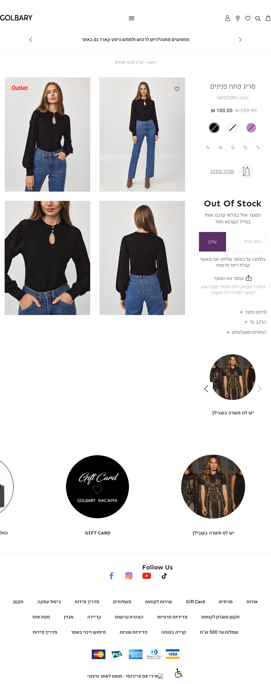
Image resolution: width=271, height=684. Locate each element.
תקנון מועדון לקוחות (220, 617)
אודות (252, 601)
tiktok (165, 574)
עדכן (212, 241)
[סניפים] (238, 19)
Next (31, 40)
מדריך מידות (87, 601)
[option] (251, 127)
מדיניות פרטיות (172, 617)
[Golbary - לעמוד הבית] (16, 19)
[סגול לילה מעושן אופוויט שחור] (232, 127)
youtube (146, 574)
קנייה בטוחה (173, 632)
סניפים (226, 601)
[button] (268, 19)
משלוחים (122, 601)
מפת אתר (41, 617)
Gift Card (195, 601)
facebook (111, 574)
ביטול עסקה (49, 601)
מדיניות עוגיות (133, 632)
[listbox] (233, 127)
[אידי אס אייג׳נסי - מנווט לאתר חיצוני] (125, 676)
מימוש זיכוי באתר (88, 632)
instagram (129, 574)
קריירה (94, 617)
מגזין (68, 617)
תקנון (18, 601)
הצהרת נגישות (129, 617)
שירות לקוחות (158, 601)
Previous (240, 40)
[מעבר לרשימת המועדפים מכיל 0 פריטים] (248, 19)
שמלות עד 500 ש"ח (219, 632)
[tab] (232, 310)
